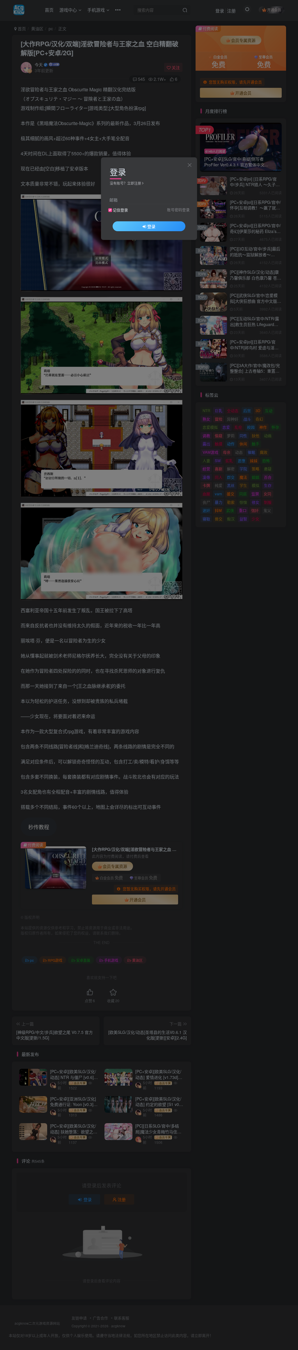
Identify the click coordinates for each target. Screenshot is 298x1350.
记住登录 (120, 210)
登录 (151, 226)
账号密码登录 (178, 209)
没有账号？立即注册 (125, 183)
